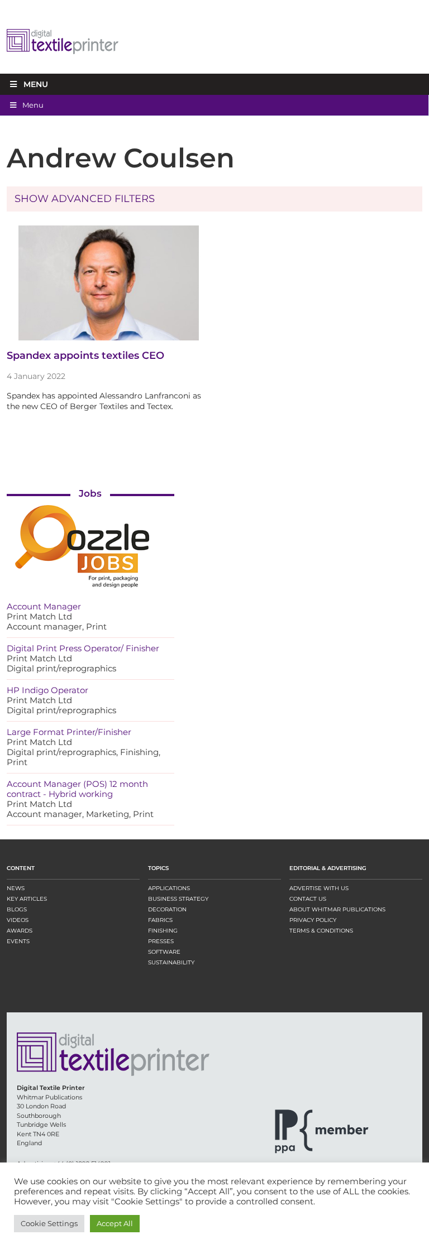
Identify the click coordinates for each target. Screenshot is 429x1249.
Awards (19, 930)
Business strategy (178, 898)
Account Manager (44, 606)
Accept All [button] (115, 1223)
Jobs (90, 493)
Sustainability (171, 962)
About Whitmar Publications (337, 909)
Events (18, 941)
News (16, 888)
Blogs (17, 909)
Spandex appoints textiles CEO (85, 355)
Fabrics (160, 920)
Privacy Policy (312, 920)
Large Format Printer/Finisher (69, 732)
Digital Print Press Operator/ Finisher (83, 648)
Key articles (27, 898)
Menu (35, 84)
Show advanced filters (85, 199)
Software (164, 951)
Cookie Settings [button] (49, 1223)
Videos (17, 920)
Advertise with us (319, 888)
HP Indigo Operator (47, 690)
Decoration (167, 909)
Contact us (307, 898)
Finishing (163, 930)
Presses (161, 941)
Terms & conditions (321, 930)
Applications (169, 888)
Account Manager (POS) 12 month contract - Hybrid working (77, 789)
